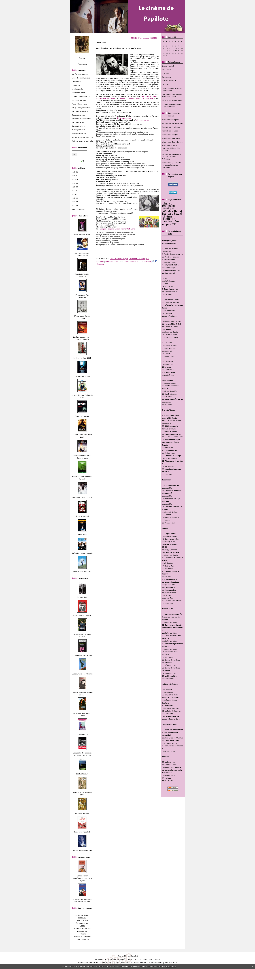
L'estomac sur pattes (79, 93)
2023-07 (75, 191)
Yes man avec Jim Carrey (82, 572)
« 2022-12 (133, 38)
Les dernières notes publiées (127, 959)
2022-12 (75, 194)
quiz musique (146, 261)
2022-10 (75, 198)
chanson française (168, 205)
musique (168, 208)
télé (174, 224)
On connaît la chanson (80, 111)
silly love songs (142, 120)
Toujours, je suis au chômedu (82, 141)
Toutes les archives (78, 209)
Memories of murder (82, 416)
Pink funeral (166, 70)
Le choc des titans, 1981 (82, 358)
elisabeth (165, 120)
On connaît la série (78, 115)
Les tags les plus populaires (150, 959)
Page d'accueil (144, 38)
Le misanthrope (82, 734)
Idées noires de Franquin (82, 616)
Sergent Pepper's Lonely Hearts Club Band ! (118, 229)
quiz (138, 261)
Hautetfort (134, 956)
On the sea (166, 85)
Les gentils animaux (79, 100)
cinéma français (172, 212)
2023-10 (75, 179)
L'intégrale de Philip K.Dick (82, 655)
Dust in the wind (168, 66)
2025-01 (75, 176)
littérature (168, 219)
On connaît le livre (78, 126)
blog (174, 963)
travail (178, 213)
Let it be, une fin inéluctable (172, 100)
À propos (82, 58)
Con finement (76, 82)
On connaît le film (78, 122)
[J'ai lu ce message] (252, 967)
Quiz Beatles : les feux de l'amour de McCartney (172, 156)
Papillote (165, 123)
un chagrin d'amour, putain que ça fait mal (136, 98)
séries (166, 210)
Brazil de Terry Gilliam (82, 235)
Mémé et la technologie (80, 104)
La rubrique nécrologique (81, 96)
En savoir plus (171, 967)
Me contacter (82, 64)
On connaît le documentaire (82, 119)
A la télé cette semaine (80, 74)
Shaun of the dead (82, 516)
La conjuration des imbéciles (82, 674)
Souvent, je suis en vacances (82, 137)
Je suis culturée (77, 89)
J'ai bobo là (76, 85)
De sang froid (82, 597)
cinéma (167, 216)
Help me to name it (169, 81)
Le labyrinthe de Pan (82, 377)
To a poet (165, 73)
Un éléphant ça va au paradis (82, 553)
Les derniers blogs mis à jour (105, 959)
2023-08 (75, 187)
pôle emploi (170, 223)
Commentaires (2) (111, 261)
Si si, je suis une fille (79, 134)
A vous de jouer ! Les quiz (81, 78)
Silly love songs (124, 118)
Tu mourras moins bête (82, 832)
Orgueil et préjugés (82, 813)
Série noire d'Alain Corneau (82, 498)
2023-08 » (155, 38)
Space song (166, 77)
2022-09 (75, 202)
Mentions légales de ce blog (109, 963)
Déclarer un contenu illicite (88, 963)
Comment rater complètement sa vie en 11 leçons (82, 878)
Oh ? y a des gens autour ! (81, 108)
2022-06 (75, 205)
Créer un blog (123, 956)
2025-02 (75, 172)
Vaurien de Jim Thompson (82, 850)
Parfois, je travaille (78, 130)
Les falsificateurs (82, 774)
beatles (167, 221)
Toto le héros (82, 535)
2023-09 (75, 183)
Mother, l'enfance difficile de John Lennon (171, 148)
